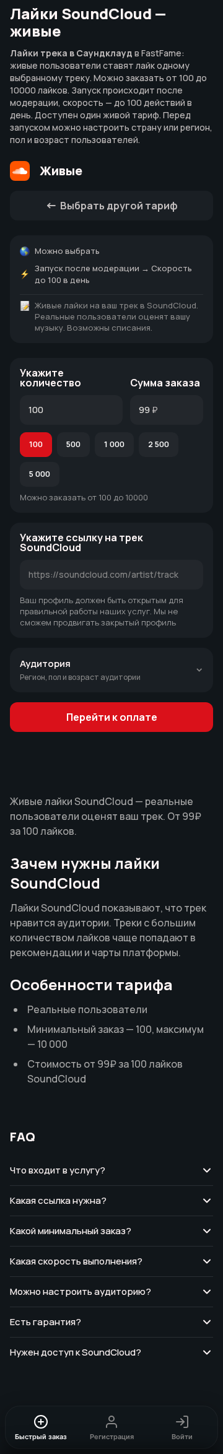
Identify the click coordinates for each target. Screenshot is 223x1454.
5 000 (39, 473)
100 (36, 444)
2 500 (158, 444)
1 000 (114, 444)
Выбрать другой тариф (119, 205)
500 (73, 444)
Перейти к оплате (111, 717)
